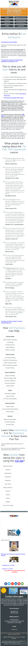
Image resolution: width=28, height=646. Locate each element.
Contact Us (21, 26)
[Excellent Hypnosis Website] (4, 593)
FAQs (7, 26)
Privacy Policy (12, 632)
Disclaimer (18, 632)
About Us (7, 23)
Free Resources (20, 23)
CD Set (19, 460)
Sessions (7, 20)
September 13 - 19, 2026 (8, 565)
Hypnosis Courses (21, 17)
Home (7, 17)
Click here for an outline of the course (13, 97)
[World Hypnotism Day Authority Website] (23, 593)
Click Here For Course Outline (9, 42)
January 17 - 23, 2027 (7, 568)
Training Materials (21, 20)
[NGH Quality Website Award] (13, 593)
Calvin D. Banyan (16, 637)
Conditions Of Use (16, 634)
